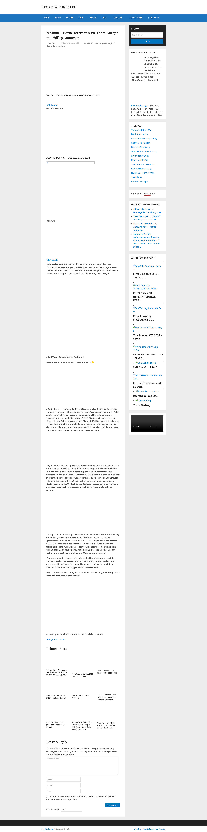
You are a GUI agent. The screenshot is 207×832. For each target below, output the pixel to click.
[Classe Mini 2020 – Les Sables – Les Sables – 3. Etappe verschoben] (108, 686)
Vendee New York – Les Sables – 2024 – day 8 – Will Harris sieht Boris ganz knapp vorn (82, 725)
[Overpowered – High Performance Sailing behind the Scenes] (108, 712)
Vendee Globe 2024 (141, 130)
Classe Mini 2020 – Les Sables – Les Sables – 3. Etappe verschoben (107, 697)
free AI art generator (143, 223)
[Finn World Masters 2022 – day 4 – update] (83, 662)
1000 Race (136, 177)
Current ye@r (53, 809)
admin (52, 43)
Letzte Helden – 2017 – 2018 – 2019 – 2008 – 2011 (107, 671)
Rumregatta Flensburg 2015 (147, 212)
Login (136, 829)
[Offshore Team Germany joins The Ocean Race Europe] (57, 712)
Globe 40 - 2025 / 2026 (143, 173)
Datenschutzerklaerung (156, 829)
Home (46, 18)
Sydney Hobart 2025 (141, 168)
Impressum (142, 829)
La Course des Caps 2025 (144, 138)
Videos (93, 18)
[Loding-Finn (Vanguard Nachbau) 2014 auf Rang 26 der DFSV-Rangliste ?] (57, 660)
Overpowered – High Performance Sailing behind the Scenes (106, 725)
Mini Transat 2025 (139, 160)
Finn (81, 18)
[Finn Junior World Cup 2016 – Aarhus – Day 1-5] (57, 686)
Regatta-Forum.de (58, 7)
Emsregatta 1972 (139, 105)
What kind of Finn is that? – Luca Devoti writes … (146, 243)
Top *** (58, 18)
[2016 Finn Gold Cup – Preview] (83, 686)
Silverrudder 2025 (140, 156)
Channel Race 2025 (140, 143)
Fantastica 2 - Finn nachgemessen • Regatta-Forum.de (146, 237)
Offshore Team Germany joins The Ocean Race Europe (56, 724)
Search (147, 41)
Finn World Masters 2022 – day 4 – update (82, 675)
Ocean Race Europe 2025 (144, 151)
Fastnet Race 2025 (140, 147)
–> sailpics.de (154, 18)
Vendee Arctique (139, 181)
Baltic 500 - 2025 (139, 134)
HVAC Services (140, 216)
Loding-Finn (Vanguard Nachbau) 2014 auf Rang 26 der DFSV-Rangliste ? (56, 672)
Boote (87, 43)
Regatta (103, 43)
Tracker (52, 259)
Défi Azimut (52, 105)
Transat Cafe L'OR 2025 (142, 164)
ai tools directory (141, 209)
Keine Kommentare (55, 46)
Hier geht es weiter (55, 639)
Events (69, 18)
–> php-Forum (135, 18)
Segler (111, 43)
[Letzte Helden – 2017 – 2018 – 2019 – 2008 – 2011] (108, 660)
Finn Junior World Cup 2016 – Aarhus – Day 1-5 (56, 696)
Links (104, 18)
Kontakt (118, 18)
